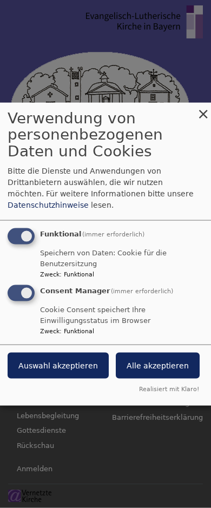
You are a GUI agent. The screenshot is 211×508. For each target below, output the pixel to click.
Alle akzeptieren (158, 365)
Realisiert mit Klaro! (169, 389)
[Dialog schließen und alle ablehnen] (203, 109)
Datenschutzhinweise (48, 204)
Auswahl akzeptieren (58, 365)
